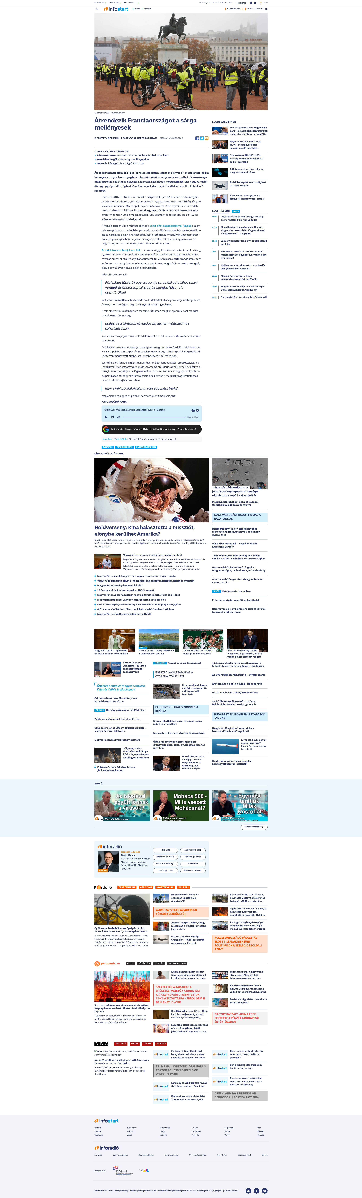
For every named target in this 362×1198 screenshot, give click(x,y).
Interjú (162, 1131)
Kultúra (130, 1131)
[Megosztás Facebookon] (197, 138)
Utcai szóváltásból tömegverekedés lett (235, 693)
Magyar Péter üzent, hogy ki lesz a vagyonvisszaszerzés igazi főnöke (136, 576)
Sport (134, 1044)
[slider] (154, 417)
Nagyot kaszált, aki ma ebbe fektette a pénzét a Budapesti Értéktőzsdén (237, 1018)
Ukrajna (147, 9)
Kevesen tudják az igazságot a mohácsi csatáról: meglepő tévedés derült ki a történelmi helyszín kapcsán (122, 1008)
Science (161, 1044)
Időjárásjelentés (171, 1155)
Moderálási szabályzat (193, 1191)
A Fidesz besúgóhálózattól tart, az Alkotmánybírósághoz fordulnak (135, 609)
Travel (147, 1044)
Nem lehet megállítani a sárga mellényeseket (123, 159)
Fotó (259, 1128)
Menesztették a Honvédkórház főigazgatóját (179, 733)
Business (121, 1044)
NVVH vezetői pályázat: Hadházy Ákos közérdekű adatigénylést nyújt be (139, 605)
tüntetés (108, 447)
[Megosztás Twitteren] (202, 138)
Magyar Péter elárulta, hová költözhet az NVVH (124, 614)
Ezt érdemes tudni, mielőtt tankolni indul (235, 600)
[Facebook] (256, 1191)
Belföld (97, 1128)
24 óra (137, 9)
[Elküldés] (206, 138)
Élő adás (166, 850)
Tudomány (131, 1128)
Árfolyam (146, 887)
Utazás (159, 964)
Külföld (97, 1131)
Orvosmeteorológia (197, 1155)
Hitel (130, 964)
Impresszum (150, 1191)
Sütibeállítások (231, 1191)
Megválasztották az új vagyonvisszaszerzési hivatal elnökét (131, 600)
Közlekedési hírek (146, 1155)
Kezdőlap (107, 439)
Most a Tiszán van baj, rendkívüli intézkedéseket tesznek (156, 652)
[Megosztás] (197, 410)
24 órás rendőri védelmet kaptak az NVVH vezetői (126, 590)
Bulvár (195, 1128)
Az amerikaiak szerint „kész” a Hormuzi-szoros (238, 675)
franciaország (124, 447)
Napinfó (195, 1135)
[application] (151, 417)
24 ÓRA (236, 211)
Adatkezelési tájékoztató (169, 1191)
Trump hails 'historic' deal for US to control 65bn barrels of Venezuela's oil (181, 1070)
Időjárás (260, 1135)
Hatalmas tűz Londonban (236, 591)
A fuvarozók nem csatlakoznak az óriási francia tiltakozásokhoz (133, 155)
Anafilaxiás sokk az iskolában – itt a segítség (237, 684)
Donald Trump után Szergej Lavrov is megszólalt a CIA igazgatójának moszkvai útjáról (193, 762)
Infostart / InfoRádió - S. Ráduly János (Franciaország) (125, 138)
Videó (227, 1135)
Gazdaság (98, 1135)
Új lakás (183, 887)
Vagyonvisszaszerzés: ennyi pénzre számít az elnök (152, 555)
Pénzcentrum (127, 887)
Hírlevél (260, 1131)
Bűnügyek (196, 1131)
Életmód (163, 1135)
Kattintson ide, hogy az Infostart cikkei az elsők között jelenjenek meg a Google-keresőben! (153, 429)
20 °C (265, 3)
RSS (221, 1191)
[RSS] (248, 1191)
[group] (118, 417)
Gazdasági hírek (244, 1155)
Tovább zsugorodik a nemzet (184, 663)
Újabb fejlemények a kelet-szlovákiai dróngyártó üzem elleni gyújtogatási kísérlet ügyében (179, 745)
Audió (227, 1131)
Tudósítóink (120, 439)
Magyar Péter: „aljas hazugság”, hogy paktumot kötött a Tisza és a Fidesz (138, 595)
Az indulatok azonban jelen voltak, (121, 250)
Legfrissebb (229, 1128)
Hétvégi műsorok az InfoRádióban (125, 710)
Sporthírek (222, 1155)
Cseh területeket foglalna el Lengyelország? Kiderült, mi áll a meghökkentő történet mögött (244, 653)
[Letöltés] (193, 410)
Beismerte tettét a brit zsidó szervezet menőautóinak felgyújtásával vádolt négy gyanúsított (236, 532)
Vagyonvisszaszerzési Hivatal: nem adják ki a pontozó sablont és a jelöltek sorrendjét (146, 581)
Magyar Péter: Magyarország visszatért (117, 740)
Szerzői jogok (211, 1191)
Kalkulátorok (177, 964)
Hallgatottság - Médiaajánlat (129, 1191)
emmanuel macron (146, 447)
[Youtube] (265, 1191)
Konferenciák (165, 887)
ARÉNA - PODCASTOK (255, 9)
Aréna (265, 1155)
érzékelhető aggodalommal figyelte (170, 226)
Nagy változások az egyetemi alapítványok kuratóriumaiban (111, 652)
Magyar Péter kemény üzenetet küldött (120, 585)
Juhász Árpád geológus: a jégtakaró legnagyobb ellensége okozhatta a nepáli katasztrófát (235, 491)
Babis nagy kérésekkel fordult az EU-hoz (117, 719)
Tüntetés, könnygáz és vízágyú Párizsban (120, 163)
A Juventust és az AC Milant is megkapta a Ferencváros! (199, 652)
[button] (106, 417)
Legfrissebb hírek (120, 1155)
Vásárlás (144, 964)
